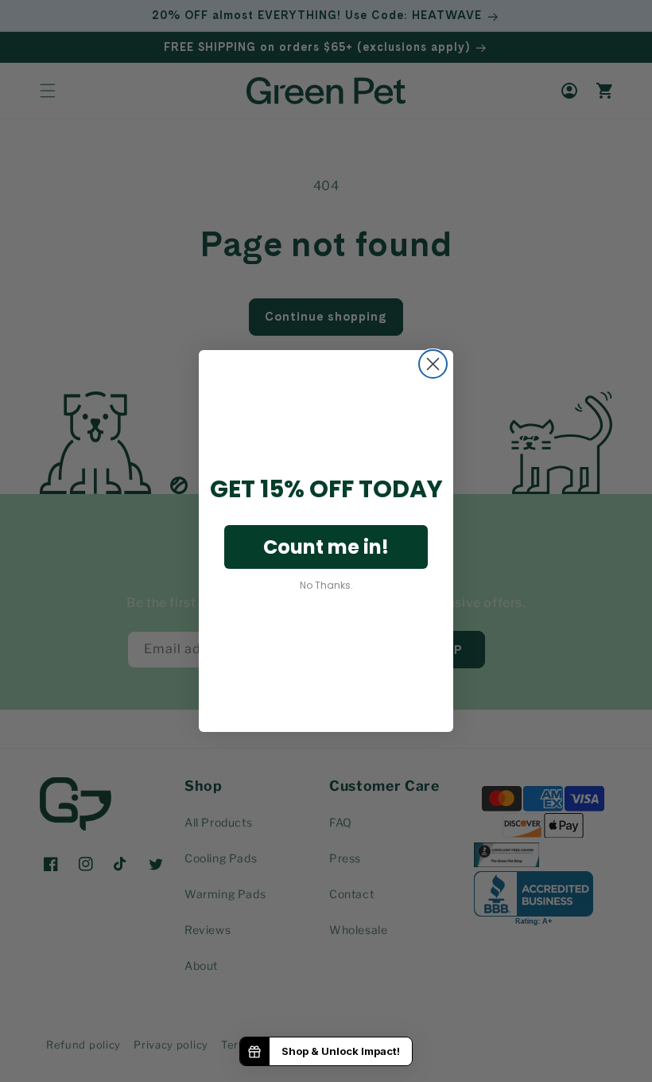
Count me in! (326, 547)
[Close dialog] (433, 364)
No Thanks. (326, 585)
